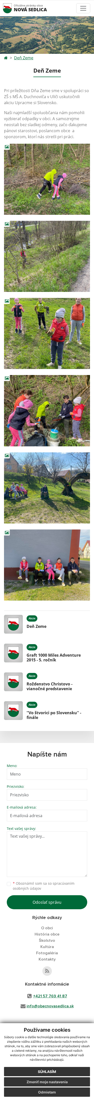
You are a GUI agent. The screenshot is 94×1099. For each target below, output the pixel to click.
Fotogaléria (47, 953)
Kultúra (47, 947)
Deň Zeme (23, 58)
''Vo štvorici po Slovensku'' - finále (54, 715)
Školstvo (47, 941)
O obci (47, 928)
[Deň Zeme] (13, 624)
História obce (47, 934)
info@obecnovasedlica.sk (50, 1006)
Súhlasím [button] (47, 1071)
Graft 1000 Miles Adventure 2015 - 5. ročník (54, 657)
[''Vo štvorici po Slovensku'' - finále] (13, 710)
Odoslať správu (47, 902)
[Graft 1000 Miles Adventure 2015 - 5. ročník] (13, 653)
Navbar (12, 8)
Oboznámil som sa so (43, 886)
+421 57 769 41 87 (50, 996)
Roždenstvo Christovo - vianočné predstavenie (49, 686)
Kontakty (47, 959)
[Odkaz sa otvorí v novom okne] (47, 971)
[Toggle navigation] (83, 8)
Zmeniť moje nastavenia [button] (47, 1082)
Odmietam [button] (47, 1092)
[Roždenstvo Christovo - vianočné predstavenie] (13, 681)
